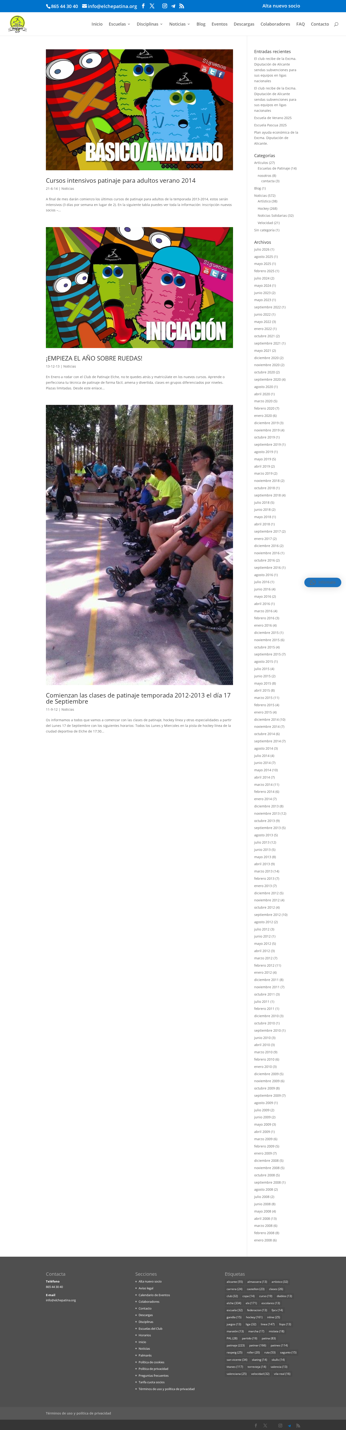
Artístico (264, 201)
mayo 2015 (262, 683)
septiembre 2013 (267, 827)
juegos (234, 1324)
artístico (280, 1282)
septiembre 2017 (267, 531)
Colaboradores (275, 24)
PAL (232, 1338)
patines (279, 1345)
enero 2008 (263, 1240)
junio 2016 (262, 589)
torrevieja (257, 1367)
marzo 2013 (263, 871)
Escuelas (117, 24)
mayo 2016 (262, 596)
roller (253, 1352)
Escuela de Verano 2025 (273, 118)
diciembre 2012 (266, 893)
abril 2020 (262, 394)
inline (273, 1317)
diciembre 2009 (266, 1074)
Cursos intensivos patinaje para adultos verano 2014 (121, 180)
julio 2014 (262, 755)
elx (251, 1303)
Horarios (145, 1335)
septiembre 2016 (267, 567)
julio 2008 (262, 1196)
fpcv (277, 1310)
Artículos (261, 162)
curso (265, 1296)
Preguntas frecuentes (154, 1375)
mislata (276, 1331)
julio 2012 (262, 929)
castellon (256, 1289)
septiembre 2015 (267, 654)
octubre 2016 (264, 560)
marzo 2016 (263, 611)
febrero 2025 (264, 271)
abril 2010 (262, 1044)
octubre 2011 (264, 994)
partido (249, 1338)
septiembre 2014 (267, 741)
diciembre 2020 (266, 358)
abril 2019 (262, 466)
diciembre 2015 (266, 632)
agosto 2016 (263, 575)
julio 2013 (262, 842)
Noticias (177, 24)
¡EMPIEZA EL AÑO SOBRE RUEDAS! (94, 358)
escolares (271, 1303)
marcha (256, 1331)
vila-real (282, 1374)
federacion (257, 1310)
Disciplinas (147, 24)
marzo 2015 (263, 697)
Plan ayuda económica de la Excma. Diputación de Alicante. (276, 138)
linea (268, 1324)
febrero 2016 (264, 618)
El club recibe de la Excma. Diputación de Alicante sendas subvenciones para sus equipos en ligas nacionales (275, 69)
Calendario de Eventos (154, 1295)
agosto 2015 (263, 661)
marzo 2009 (263, 1139)
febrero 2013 (264, 878)
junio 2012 (262, 936)
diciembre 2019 (266, 423)
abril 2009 (262, 1131)
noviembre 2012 (267, 900)
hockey (254, 1317)
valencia (279, 1367)
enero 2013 (263, 886)
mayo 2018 (262, 517)
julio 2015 (262, 669)
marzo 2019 (263, 473)
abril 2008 (262, 1218)
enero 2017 (263, 538)
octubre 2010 (264, 1023)
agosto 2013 (263, 835)
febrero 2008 (264, 1233)
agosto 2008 (263, 1189)
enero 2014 (263, 799)
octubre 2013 (264, 820)
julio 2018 (262, 502)
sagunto (288, 1352)
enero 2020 (263, 415)
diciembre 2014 (266, 719)
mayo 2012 (262, 943)
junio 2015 (262, 676)
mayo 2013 (262, 857)
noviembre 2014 (267, 726)
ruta (270, 1352)
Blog (201, 24)
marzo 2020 (263, 401)
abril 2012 (262, 951)
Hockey (263, 208)
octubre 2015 (264, 647)
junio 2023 (262, 293)
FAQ (300, 24)
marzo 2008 (263, 1225)
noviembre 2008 (267, 1168)
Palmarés (145, 1355)
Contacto (320, 24)
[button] (322, 582)
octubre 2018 (264, 488)
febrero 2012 (264, 965)
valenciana (237, 1374)
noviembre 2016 (267, 553)
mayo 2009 (262, 1124)
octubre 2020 (264, 372)
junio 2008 (262, 1204)
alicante (235, 1282)
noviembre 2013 (267, 813)
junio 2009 (262, 1117)
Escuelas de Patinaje (274, 168)
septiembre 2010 (267, 1030)
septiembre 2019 (267, 444)
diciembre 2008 (266, 1160)
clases (276, 1289)
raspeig (234, 1352)
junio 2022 (262, 314)
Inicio (97, 24)
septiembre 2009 (267, 1095)
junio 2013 (262, 849)
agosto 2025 (263, 256)
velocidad (260, 1374)
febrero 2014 (264, 791)
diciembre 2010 (266, 1016)
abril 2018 (262, 524)
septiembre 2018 (267, 495)
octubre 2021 (264, 336)
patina (269, 1338)
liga (251, 1324)
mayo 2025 (262, 263)
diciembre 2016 (266, 545)
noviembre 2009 (267, 1081)
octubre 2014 (264, 734)
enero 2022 (263, 328)
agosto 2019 (263, 452)
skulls (278, 1360)
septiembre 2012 (267, 914)
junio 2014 (262, 762)
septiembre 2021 (267, 343)
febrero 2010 (264, 1059)
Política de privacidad (153, 1369)
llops (285, 1324)
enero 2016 (263, 625)
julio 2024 (262, 278)
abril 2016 (262, 603)
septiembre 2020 (267, 379)
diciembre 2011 (266, 979)
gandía (234, 1317)
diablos (284, 1296)
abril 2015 (262, 690)
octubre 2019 (264, 437)
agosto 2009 (263, 1103)
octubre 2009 (264, 1088)
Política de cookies (151, 1362)
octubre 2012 (264, 907)
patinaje (236, 1345)
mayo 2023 (262, 300)
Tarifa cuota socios (152, 1382)
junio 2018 (262, 509)
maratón (235, 1331)
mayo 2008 (262, 1211)
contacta (268, 181)
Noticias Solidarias (272, 215)
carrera (234, 1289)
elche (234, 1303)
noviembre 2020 (267, 365)
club (232, 1296)
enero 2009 (263, 1153)
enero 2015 (263, 712)
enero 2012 (263, 972)
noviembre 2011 (267, 987)
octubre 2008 (264, 1175)
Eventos (220, 24)
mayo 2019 (262, 459)
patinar (257, 1345)
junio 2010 (262, 1037)
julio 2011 (262, 1001)
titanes (235, 1367)
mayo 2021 (262, 350)
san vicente (237, 1360)
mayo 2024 (262, 285)
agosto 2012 (263, 922)
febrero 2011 (264, 1008)
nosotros (264, 175)
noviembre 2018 (267, 480)
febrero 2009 (264, 1146)
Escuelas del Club (150, 1328)
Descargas (244, 24)
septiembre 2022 (267, 307)
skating (259, 1360)
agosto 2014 (263, 748)
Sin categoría (264, 230)
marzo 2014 (263, 784)
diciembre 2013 (266, 806)
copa (248, 1296)
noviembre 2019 (267, 430)
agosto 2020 (263, 386)
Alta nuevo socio (281, 6)
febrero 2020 (264, 408)
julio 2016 (262, 582)
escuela (235, 1310)
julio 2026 (262, 249)
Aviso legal (146, 1288)
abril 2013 (262, 864)
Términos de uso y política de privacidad (167, 1389)
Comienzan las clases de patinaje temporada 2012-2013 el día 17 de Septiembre (138, 698)
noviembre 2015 (267, 640)
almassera (257, 1282)
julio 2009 (262, 1110)
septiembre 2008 (267, 1182)
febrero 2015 (264, 705)
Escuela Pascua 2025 (270, 125)
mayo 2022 (262, 321)
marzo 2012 (263, 958)
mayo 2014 (262, 770)
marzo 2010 (263, 1052)
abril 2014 (262, 777)
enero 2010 (263, 1066)
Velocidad (265, 223)
